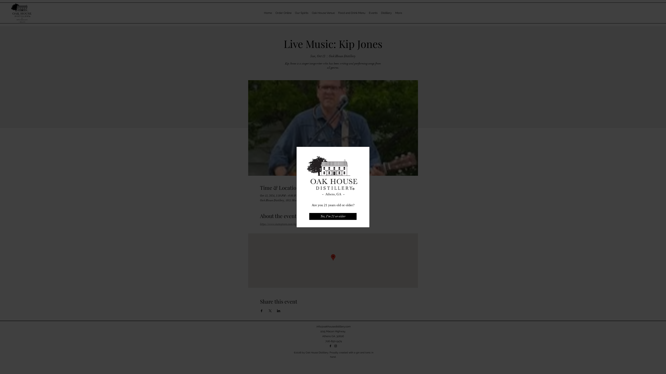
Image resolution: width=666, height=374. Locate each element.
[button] (333, 216)
